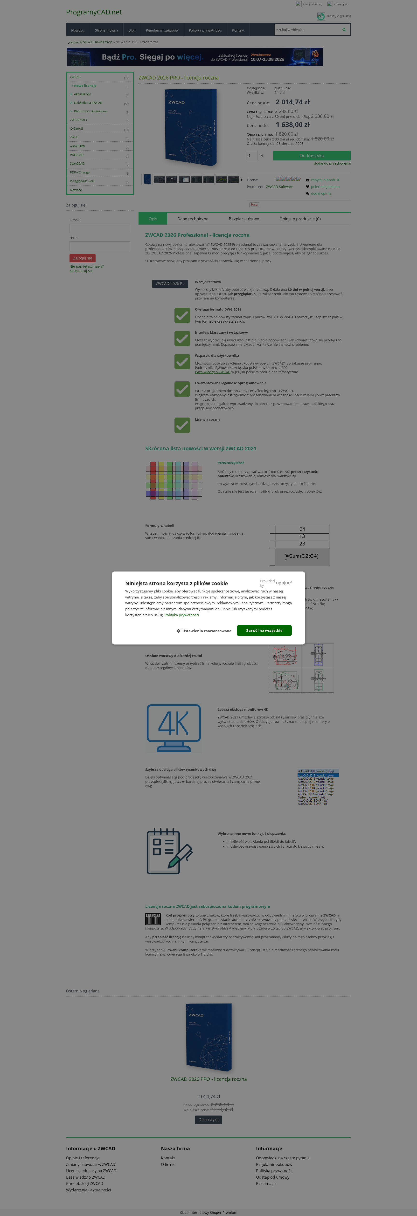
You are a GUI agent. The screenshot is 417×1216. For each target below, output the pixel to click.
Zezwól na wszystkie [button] (264, 630)
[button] (206, 630)
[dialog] (208, 608)
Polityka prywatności (182, 614)
